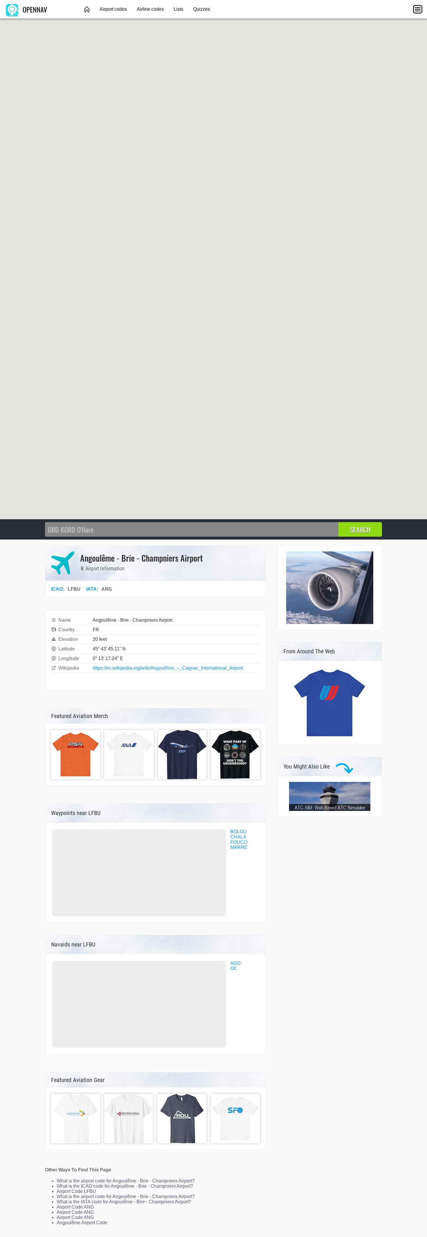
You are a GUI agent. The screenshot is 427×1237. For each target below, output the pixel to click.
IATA (91, 589)
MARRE (238, 847)
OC (233, 968)
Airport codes (113, 9)
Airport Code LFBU (76, 1191)
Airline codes (150, 9)
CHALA (238, 836)
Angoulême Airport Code (82, 1222)
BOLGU (238, 831)
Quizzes (201, 9)
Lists (178, 9)
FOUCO (238, 842)
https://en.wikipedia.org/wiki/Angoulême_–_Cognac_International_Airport (168, 668)
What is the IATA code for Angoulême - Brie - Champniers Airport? (124, 1201)
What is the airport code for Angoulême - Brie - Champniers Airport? (126, 1180)
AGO (235, 963)
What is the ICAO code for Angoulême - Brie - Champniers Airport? (125, 1186)
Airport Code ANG (75, 1206)
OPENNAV (34, 9)
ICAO (57, 589)
